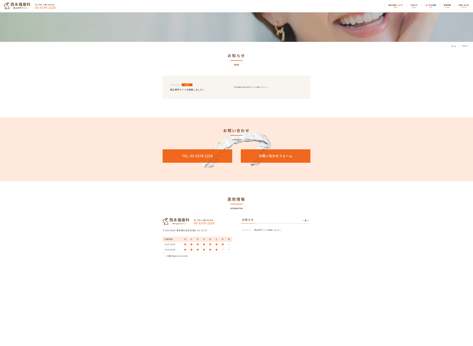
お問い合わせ (463, 6)
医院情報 (447, 6)
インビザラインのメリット (208, 333)
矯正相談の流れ (229, 333)
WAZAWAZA (264, 343)
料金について (245, 333)
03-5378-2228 (45, 6)
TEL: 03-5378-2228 (197, 156)
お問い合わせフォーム (275, 156)
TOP (170, 333)
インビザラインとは (184, 333)
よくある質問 (430, 6)
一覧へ (306, 220)
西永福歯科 (20, 5)
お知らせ (414, 6)
